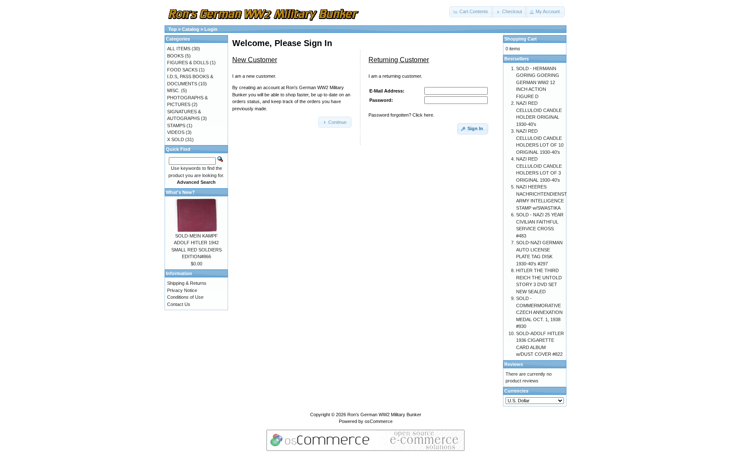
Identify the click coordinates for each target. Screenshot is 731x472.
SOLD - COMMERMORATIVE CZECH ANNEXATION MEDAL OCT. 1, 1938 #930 (539, 312)
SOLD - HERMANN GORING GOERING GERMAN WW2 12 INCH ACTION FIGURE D (537, 82)
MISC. (173, 90)
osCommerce (379, 421)
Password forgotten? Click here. (401, 114)
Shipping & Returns (186, 283)
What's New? (180, 192)
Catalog (190, 29)
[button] (471, 11)
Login (210, 29)
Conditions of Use (185, 297)
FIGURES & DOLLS (188, 62)
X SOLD (175, 139)
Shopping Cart (520, 38)
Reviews (513, 364)
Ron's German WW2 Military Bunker (384, 414)
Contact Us (178, 304)
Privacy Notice (182, 290)
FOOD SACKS (182, 69)
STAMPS (176, 125)
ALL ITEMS (178, 48)
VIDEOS (175, 132)
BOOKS (175, 55)
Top (172, 29)
